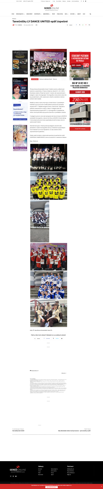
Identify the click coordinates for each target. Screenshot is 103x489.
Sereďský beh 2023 (18, 431)
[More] (61, 338)
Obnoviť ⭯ (63, 373)
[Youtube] (86, 1)
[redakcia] (13, 25)
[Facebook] (81, 1)
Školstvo (14, 18)
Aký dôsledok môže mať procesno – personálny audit (74, 431)
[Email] (89, 25)
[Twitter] (79, 25)
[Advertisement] (51, 37)
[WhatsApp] (82, 25)
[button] (90, 14)
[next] (65, 79)
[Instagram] (83, 1)
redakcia (20, 24)
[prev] (62, 79)
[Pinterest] (86, 25)
